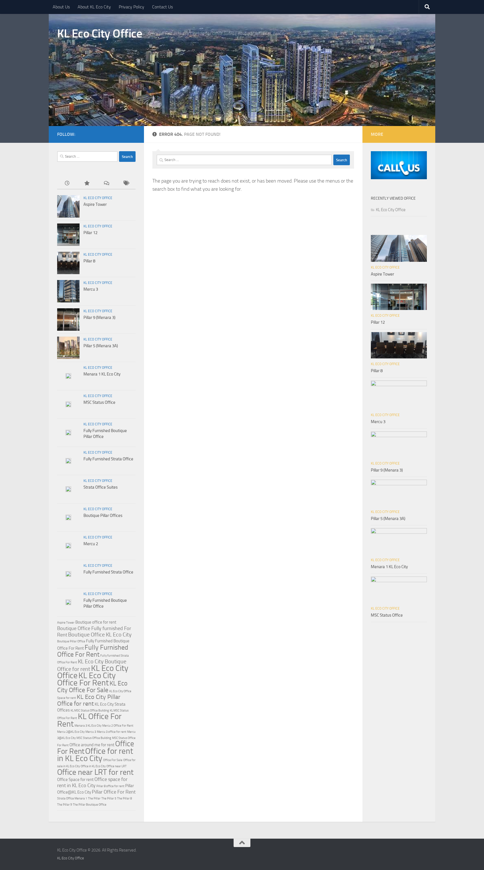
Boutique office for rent (95, 622)
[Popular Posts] (86, 184)
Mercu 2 (90, 543)
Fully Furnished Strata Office (108, 458)
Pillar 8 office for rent (110, 786)
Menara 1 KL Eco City (101, 374)
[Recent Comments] (106, 184)
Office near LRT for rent (95, 772)
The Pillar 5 (108, 798)
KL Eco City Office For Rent (86, 679)
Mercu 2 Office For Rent (117, 725)
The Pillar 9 (64, 804)
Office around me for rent (91, 744)
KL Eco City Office (99, 34)
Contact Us (162, 7)
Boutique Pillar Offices (102, 515)
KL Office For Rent (89, 720)
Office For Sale (112, 760)
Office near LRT (116, 766)
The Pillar (94, 798)
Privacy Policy (131, 7)
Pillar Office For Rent (114, 792)
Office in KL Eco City (93, 766)
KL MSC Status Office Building (90, 710)
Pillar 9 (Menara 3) (99, 317)
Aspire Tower (95, 204)
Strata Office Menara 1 (72, 798)
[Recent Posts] (67, 184)
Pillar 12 (90, 232)
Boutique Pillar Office (71, 641)
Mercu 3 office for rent (111, 732)
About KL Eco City (94, 7)
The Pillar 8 (124, 798)
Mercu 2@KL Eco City (71, 732)
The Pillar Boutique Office (89, 804)
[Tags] (126, 184)
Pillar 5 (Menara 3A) (100, 345)
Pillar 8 (89, 260)
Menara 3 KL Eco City (88, 725)
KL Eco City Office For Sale (92, 686)
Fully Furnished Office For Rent (92, 650)
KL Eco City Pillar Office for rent (88, 700)
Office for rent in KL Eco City (95, 754)
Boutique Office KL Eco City (100, 634)
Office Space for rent (75, 779)
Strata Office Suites (100, 487)
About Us (61, 7)
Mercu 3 (90, 289)
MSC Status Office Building (93, 738)
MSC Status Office (99, 402)
